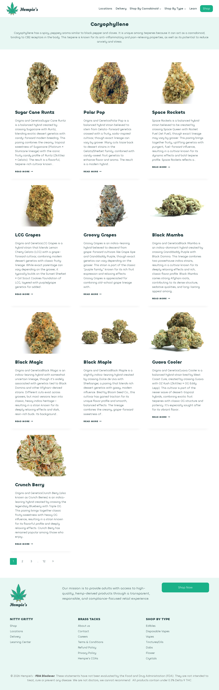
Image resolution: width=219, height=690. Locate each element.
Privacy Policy (87, 653)
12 (44, 561)
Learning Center (20, 642)
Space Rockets (168, 112)
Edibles (151, 626)
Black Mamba (167, 235)
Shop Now (185, 587)
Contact (83, 631)
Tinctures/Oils (154, 642)
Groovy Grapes (100, 235)
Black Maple (98, 362)
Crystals (151, 658)
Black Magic (29, 362)
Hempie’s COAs (88, 658)
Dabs (149, 647)
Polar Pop (94, 112)
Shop (206, 8)
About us (84, 626)
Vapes (150, 636)
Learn (193, 8)
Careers (83, 636)
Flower (150, 653)
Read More (24, 171)
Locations (105, 8)
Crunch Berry (29, 485)
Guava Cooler (167, 362)
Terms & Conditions (90, 642)
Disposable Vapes (157, 631)
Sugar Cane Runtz (34, 112)
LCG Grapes (28, 235)
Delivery (121, 8)
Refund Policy (87, 647)
